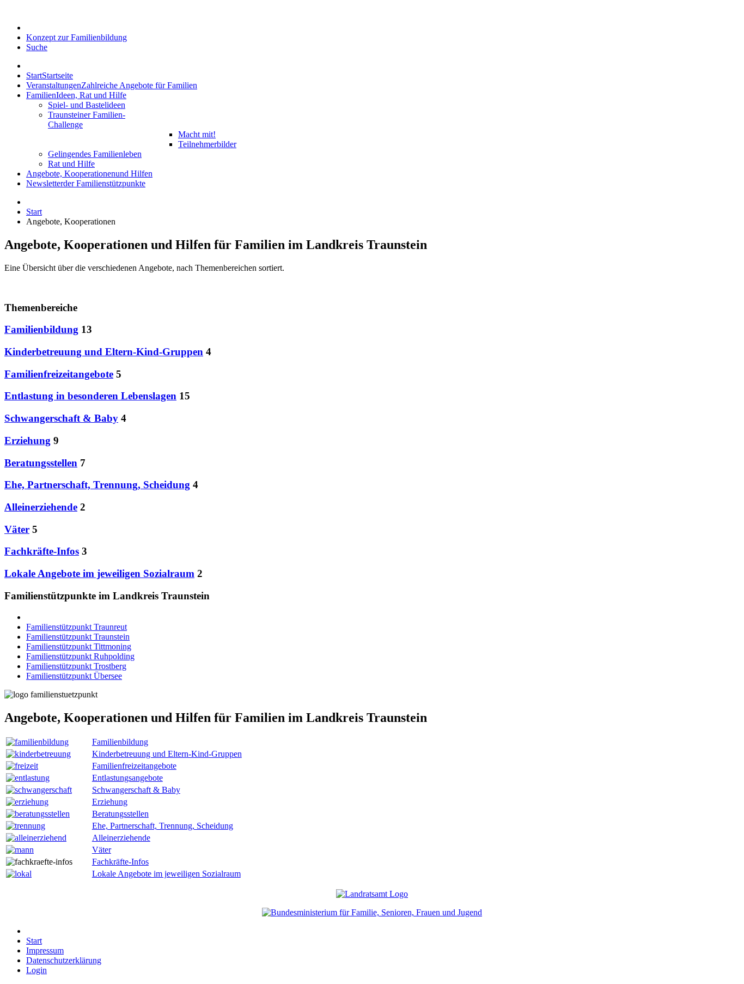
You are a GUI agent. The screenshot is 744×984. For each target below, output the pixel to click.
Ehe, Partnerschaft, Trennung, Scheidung (97, 484)
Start (34, 211)
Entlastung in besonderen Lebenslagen (90, 396)
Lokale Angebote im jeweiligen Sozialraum (99, 573)
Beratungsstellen (40, 463)
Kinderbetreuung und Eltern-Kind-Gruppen (103, 351)
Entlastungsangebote (127, 777)
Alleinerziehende (40, 507)
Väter (16, 529)
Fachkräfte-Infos (41, 551)
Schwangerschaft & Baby (61, 418)
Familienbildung (41, 329)
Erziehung (27, 440)
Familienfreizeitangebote (58, 374)
